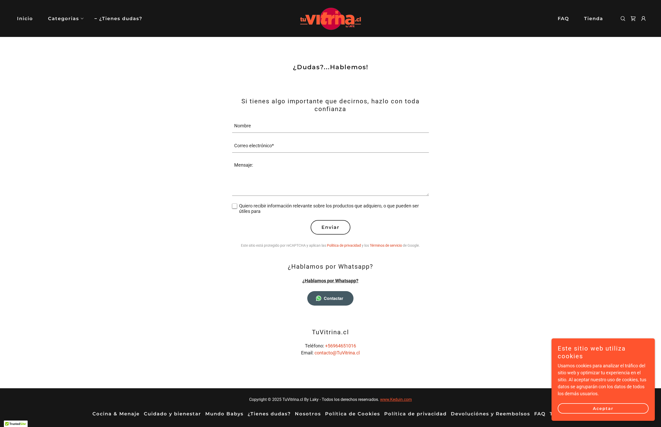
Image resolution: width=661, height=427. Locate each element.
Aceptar (603, 408)
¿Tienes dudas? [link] (120, 18)
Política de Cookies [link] (352, 414)
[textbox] (330, 126)
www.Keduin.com (396, 399)
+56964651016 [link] (340, 345)
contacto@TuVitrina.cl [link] (337, 352)
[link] (330, 18)
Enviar (330, 227)
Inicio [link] (25, 18)
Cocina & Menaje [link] (116, 414)
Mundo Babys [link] (224, 414)
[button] (63, 18)
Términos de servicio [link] (386, 245)
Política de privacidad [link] (344, 245)
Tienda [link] (593, 18)
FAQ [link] (563, 18)
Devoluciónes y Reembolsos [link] (490, 414)
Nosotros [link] (308, 414)
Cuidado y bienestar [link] (172, 414)
